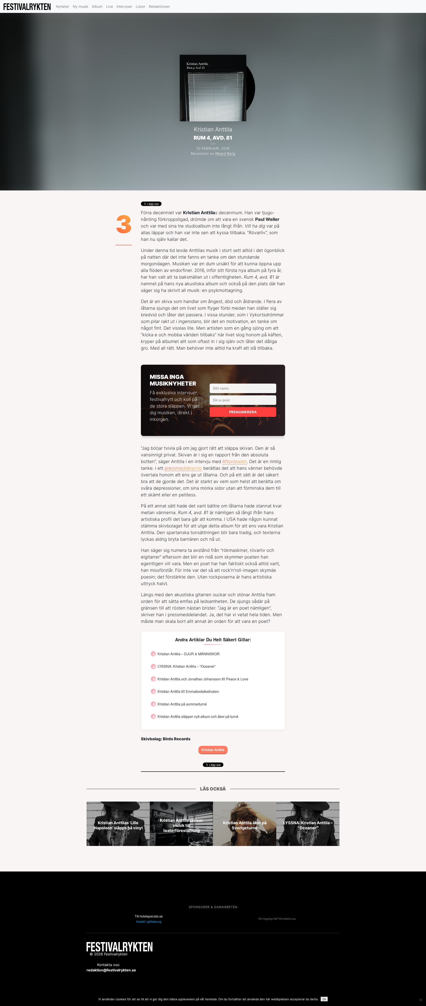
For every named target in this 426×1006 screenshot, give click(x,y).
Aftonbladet (234, 461)
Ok (324, 999)
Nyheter (62, 6)
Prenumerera (243, 412)
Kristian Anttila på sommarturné (182, 704)
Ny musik (80, 6)
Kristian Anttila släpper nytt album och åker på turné (198, 716)
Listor (140, 6)
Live (109, 6)
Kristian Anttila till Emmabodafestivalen (188, 691)
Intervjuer (124, 6)
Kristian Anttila (213, 750)
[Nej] (420, 1000)
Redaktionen (159, 6)
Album (97, 6)
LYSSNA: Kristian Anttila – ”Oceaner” (186, 666)
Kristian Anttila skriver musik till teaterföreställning (181, 825)
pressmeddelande (183, 468)
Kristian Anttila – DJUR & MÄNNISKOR (189, 654)
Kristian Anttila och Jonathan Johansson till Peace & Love (203, 679)
